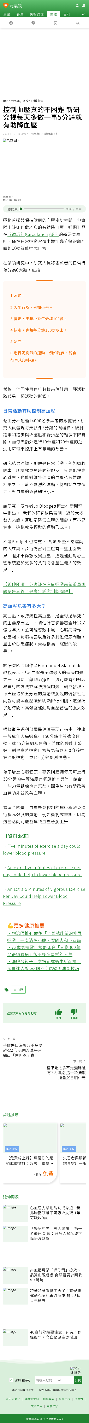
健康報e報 (22, 1380)
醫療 (53, 14)
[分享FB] (11, 22)
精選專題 (49, 1399)
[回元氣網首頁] (16, 5)
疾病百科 (64, 1399)
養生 (20, 14)
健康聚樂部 (31, 1399)
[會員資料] (77, 5)
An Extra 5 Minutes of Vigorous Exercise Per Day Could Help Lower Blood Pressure (44, 896)
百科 (66, 14)
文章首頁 (36, 1406)
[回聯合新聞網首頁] (6, 5)
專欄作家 (52, 1406)
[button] (83, 14)
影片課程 (12, 1149)
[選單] (83, 5)
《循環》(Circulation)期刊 (33, 234)
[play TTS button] (21, 209)
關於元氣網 (13, 1399)
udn (6, 101)
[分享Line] (33, 22)
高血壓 (48, 410)
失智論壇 (37, 14)
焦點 (6, 14)
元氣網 (15, 101)
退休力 (79, 1399)
